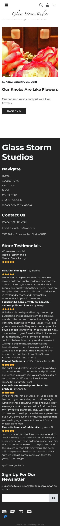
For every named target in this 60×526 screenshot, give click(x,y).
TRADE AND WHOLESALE (17, 204)
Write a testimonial (13, 251)
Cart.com (40, 525)
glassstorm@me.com (22, 228)
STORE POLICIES (12, 199)
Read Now (14, 110)
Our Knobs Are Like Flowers (30, 89)
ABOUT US (8, 185)
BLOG (5, 190)
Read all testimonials (14, 254)
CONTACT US (10, 195)
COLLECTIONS (10, 180)
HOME (6, 175)
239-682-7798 (18, 221)
